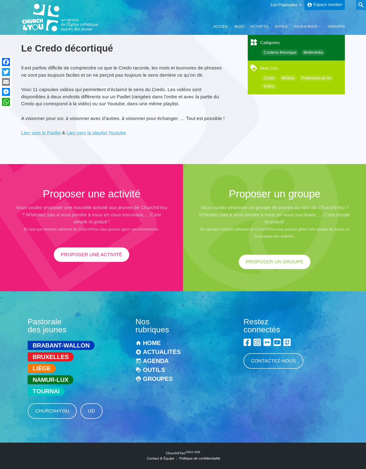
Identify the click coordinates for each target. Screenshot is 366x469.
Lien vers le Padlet (41, 132)
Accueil (220, 26)
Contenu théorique (280, 52)
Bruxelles (51, 356)
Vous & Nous (305, 26)
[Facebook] (6, 62)
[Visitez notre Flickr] (267, 342)
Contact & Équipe (160, 458)
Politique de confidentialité (199, 458)
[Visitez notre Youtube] (277, 342)
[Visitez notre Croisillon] (287, 342)
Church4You (52, 410)
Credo (269, 78)
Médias (288, 78)
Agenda (156, 360)
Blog (239, 26)
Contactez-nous (273, 360)
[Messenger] (6, 92)
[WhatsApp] (6, 102)
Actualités (162, 352)
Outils (281, 26)
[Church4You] (60, 30)
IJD (91, 410)
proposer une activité (91, 254)
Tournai (46, 391)
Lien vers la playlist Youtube (96, 132)
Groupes (336, 26)
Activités (259, 26)
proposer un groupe (275, 261)
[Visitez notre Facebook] (247, 342)
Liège (42, 368)
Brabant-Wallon (61, 345)
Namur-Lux (50, 379)
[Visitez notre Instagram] (257, 342)
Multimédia (313, 52)
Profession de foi (316, 78)
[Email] (6, 82)
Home (152, 343)
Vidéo (269, 86)
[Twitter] (6, 72)
